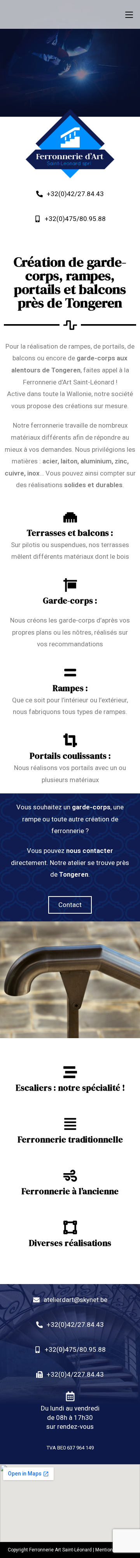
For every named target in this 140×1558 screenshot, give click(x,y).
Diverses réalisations (70, 1243)
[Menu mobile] (129, 14)
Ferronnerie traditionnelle (70, 1139)
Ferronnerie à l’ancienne (70, 1191)
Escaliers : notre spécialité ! (70, 1087)
